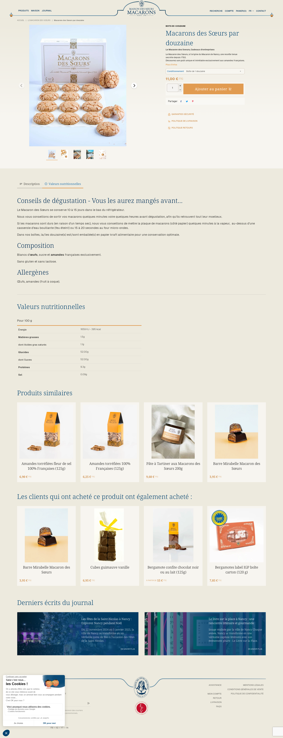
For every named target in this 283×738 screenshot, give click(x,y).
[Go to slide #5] (102, 154)
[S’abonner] (89, 703)
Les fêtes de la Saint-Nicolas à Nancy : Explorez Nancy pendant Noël (106, 621)
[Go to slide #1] (52, 154)
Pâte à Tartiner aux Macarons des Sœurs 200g (173, 466)
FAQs (219, 706)
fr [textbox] (250, 11)
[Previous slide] (21, 85)
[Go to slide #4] (90, 154)
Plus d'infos (171, 64)
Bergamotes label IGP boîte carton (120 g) (236, 570)
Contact (261, 11)
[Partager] (181, 101)
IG (57, 727)
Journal (47, 10)
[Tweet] (187, 101)
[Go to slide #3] (77, 154)
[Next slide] (134, 85)
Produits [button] (23, 10)
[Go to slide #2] (64, 154)
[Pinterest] (192, 101)
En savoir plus (128, 649)
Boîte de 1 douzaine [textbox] (195, 71)
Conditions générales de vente (245, 689)
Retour (217, 698)
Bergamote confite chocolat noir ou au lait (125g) (173, 570)
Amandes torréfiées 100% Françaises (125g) (109, 466)
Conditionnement (175, 71)
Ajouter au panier (211, 88)
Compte (229, 11)
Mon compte (215, 694)
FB (52, 727)
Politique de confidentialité (247, 693)
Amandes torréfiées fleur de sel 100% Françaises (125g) (46, 466)
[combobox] (251, 11)
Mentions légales (253, 685)
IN (67, 727)
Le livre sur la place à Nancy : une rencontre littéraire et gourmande (231, 621)
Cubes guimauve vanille (110, 567)
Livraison (216, 702)
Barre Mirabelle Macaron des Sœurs (236, 466)
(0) (241, 11)
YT (62, 727)
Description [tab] (32, 184)
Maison (35, 10)
